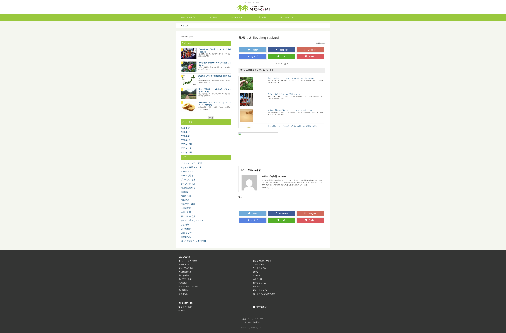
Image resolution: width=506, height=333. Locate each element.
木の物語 (213, 17)
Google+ (312, 50)
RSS (182, 310)
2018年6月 (186, 128)
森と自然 (262, 17)
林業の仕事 (186, 212)
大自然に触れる (188, 188)
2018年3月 (186, 136)
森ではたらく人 (286, 17)
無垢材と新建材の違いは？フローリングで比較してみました (292, 110)
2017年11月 (186, 148)
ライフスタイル (188, 184)
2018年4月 (186, 132)
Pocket (312, 56)
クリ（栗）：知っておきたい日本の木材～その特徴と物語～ (292, 126)
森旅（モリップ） (188, 17)
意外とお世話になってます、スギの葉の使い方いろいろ (291, 78)
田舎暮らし (186, 237)
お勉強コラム (187, 171)
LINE (283, 56)
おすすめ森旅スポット (191, 167)
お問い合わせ (261, 307)
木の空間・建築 (188, 204)
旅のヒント (186, 192)
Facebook (283, 50)
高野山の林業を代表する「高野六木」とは (285, 94)
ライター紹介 (186, 307)
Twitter (254, 50)
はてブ (254, 56)
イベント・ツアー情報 (191, 163)
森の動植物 (186, 228)
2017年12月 (186, 144)
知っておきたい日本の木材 (193, 241)
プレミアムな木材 (189, 179)
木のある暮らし (237, 17)
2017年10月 (186, 152)
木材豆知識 (186, 208)
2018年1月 (186, 140)
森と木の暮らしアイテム (192, 220)
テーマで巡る (187, 175)
